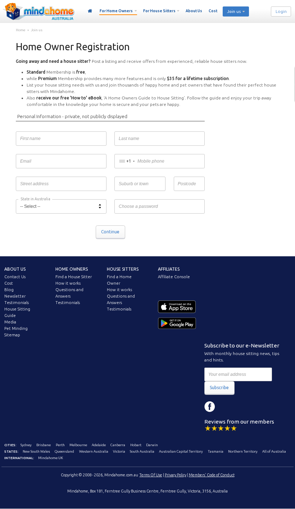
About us (15, 269)
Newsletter (15, 296)
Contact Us (15, 277)
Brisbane (43, 445)
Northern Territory (243, 451)
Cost (213, 11)
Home (90, 11)
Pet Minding (16, 328)
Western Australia (93, 451)
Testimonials (16, 302)
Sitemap (12, 335)
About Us (194, 11)
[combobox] (126, 161)
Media (10, 322)
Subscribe (219, 387)
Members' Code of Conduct (212, 475)
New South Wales (36, 451)
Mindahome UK (50, 458)
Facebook (209, 406)
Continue (110, 231)
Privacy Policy (175, 475)
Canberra (117, 445)
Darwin (152, 445)
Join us (36, 30)
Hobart (135, 445)
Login (281, 11)
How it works (68, 283)
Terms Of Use (151, 475)
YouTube (242, 406)
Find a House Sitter (73, 277)
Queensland (64, 451)
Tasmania (215, 451)
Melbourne (78, 445)
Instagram (226, 406)
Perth (60, 445)
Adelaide (99, 445)
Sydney (26, 445)
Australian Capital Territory (181, 451)
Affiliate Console (174, 277)
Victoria (119, 451)
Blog (9, 290)
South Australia (142, 451)
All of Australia (274, 451)
